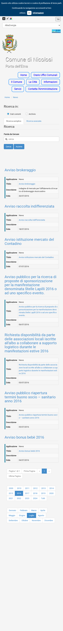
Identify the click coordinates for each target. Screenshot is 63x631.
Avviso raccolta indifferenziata (29, 206)
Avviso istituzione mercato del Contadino (29, 241)
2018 (35, 493)
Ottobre (25, 520)
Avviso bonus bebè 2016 (24, 437)
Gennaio (12, 510)
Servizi (17, 89)
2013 (43, 488)
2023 (27, 498)
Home (23, 75)
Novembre (36, 520)
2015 (11, 493)
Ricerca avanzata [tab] (33, 121)
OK (29, 13)
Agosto (41, 515)
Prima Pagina (29, 471)
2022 (19, 498)
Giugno (22, 515)
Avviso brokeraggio (20, 170)
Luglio (31, 515)
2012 (35, 488)
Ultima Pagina (15, 476)
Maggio (12, 515)
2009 (11, 488)
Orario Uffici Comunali (45, 75)
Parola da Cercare (11, 134)
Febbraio (23, 510)
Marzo (34, 510)
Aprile (42, 510)
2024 (35, 498)
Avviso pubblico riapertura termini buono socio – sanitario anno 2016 (30, 397)
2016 (19, 493)
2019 (43, 493)
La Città (33, 82)
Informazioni (38, 13)
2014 (51, 488)
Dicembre (48, 520)
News (15, 97)
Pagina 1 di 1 (14, 471)
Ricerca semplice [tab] (13, 121)
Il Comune (16, 82)
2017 (27, 493)
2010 (19, 488)
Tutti (43, 498)
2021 (11, 498)
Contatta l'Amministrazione (42, 89)
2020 (51, 493)
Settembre (13, 520)
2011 (27, 488)
